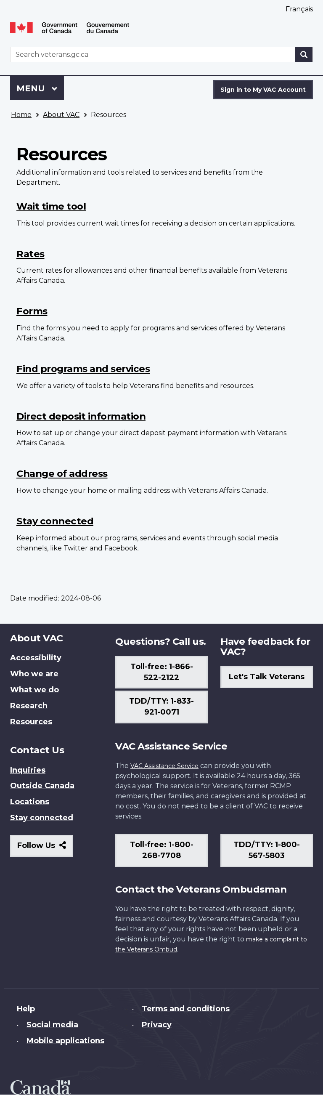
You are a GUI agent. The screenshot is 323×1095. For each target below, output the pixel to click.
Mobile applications (65, 1040)
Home (21, 115)
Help (26, 1008)
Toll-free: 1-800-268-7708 (161, 850)
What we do (34, 689)
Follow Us (45, 848)
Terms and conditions (186, 1008)
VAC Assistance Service (164, 766)
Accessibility (35, 657)
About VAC (61, 115)
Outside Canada (42, 785)
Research (29, 705)
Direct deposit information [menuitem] (81, 416)
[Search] (304, 54)
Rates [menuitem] (30, 254)
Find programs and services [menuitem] (83, 369)
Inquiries (27, 770)
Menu (32, 88)
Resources (31, 721)
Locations (29, 801)
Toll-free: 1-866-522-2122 (161, 672)
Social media (52, 1024)
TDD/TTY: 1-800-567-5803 (266, 850)
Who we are (34, 673)
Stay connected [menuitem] (54, 521)
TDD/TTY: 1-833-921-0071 (161, 706)
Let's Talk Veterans (266, 676)
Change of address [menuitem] (62, 473)
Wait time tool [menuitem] (51, 206)
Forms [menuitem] (32, 311)
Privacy (157, 1024)
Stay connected (41, 817)
